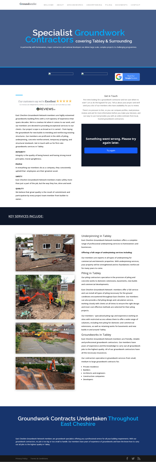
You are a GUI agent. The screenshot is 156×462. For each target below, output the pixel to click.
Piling (108, 5)
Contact (135, 5)
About (60, 5)
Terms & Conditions (39, 458)
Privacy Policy (22, 458)
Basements (122, 5)
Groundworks (75, 5)
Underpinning (94, 5)
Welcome (49, 5)
